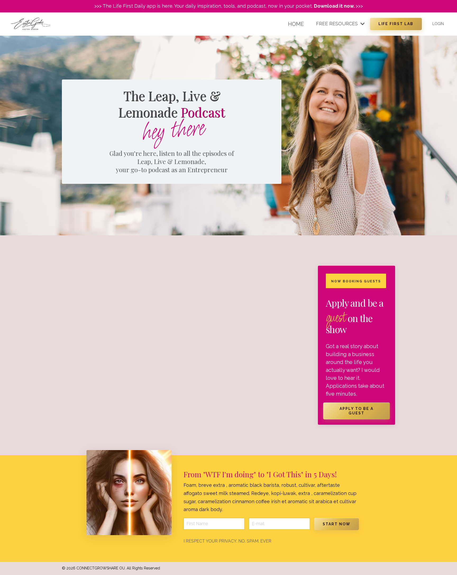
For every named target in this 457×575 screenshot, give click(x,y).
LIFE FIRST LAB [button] (395, 24)
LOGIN (438, 24)
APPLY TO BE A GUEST (356, 410)
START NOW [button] (336, 524)
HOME (296, 24)
